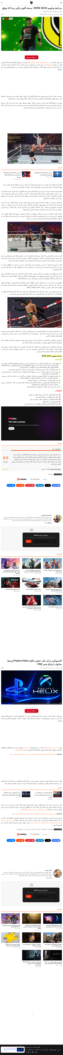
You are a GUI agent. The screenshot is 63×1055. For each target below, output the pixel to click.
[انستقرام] (45, 523)
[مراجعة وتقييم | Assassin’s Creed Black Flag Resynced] (52, 582)
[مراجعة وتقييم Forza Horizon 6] (31, 582)
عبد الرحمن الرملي (46, 515)
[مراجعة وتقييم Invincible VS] (52, 600)
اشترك (28, 541)
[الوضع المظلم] (2, 3)
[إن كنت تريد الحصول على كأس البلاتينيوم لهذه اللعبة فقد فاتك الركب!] (57, 174)
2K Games (48, 65)
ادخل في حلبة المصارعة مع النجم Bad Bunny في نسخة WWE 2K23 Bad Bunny (12, 175)
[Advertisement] (31, 83)
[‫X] (47, 523)
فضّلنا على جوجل (31, 57)
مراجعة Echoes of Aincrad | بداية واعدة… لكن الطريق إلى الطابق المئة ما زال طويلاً (11, 572)
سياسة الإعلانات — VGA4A (28, 1049)
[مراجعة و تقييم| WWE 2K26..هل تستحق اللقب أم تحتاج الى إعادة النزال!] (31, 600)
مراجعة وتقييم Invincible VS (55, 607)
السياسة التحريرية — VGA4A (41, 1049)
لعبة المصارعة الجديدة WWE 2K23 (37, 62)
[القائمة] (61, 3)
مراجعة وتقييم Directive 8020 (13, 589)
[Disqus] (31, 634)
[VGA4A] (31, 2)
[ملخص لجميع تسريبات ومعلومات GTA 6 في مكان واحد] (52, 563)
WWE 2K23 (50, 474)
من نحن (59, 1049)
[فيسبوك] (49, 523)
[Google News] (35, 479)
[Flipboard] (22, 479)
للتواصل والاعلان (52, 1049)
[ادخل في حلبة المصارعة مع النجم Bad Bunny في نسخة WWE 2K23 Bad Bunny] (26, 174)
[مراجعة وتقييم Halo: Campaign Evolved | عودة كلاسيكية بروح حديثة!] (31, 563)
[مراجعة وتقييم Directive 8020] (10, 582)
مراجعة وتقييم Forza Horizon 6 (33, 589)
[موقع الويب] (51, 523)
